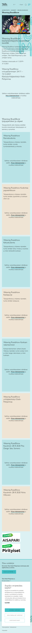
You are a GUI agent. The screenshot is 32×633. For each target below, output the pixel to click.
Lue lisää (7, 602)
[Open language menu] (15, 4)
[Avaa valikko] (29, 4)
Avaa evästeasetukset (12, 96)
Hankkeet (13, 10)
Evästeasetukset (15, 620)
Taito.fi (21, 4)
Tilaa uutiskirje (8, 571)
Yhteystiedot (4, 630)
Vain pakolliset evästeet (15, 615)
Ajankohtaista (6, 10)
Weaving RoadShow (22, 10)
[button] (25, 5)
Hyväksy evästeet (14, 610)
